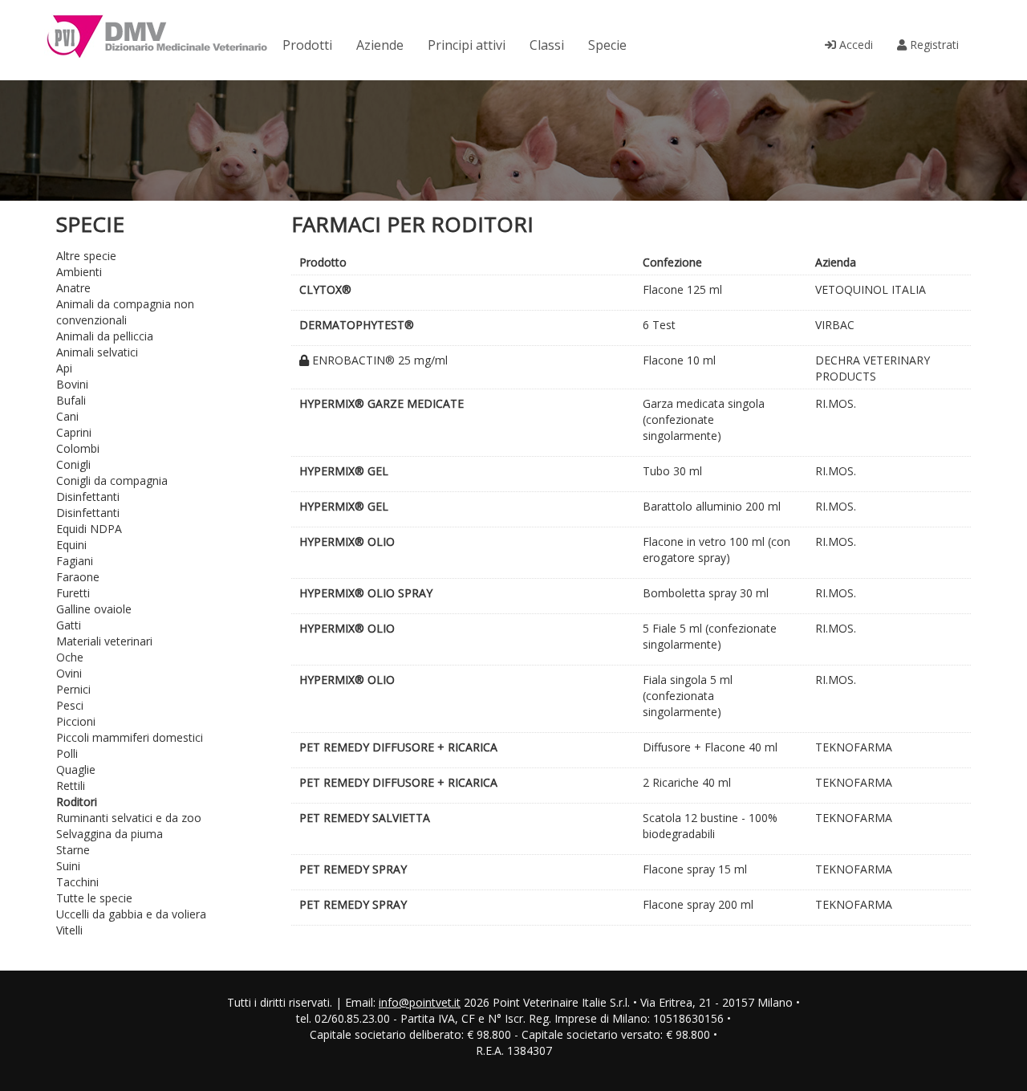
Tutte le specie (94, 898)
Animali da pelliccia (104, 336)
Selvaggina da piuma (109, 833)
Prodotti (307, 45)
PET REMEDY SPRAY (353, 869)
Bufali (71, 400)
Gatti (68, 625)
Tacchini (77, 881)
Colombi (77, 448)
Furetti (73, 592)
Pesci (69, 705)
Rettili (70, 785)
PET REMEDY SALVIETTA (364, 817)
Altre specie (86, 255)
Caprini (73, 432)
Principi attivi (466, 45)
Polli (67, 753)
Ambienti (79, 271)
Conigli (73, 464)
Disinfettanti (88, 496)
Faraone (77, 576)
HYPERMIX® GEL (343, 470)
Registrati (933, 44)
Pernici (73, 689)
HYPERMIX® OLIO (347, 541)
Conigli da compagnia (112, 480)
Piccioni (75, 721)
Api (64, 368)
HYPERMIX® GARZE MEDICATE (381, 403)
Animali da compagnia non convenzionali (125, 312)
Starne (73, 849)
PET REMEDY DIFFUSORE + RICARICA (398, 747)
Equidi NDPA (89, 528)
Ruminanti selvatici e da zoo (128, 817)
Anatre (73, 287)
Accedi (854, 44)
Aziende (380, 45)
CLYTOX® (325, 289)
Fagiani (74, 560)
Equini (71, 544)
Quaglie (75, 769)
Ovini (69, 673)
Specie (607, 45)
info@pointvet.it (420, 1002)
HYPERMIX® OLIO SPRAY (365, 592)
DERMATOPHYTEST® (356, 324)
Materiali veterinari (104, 641)
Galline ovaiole (94, 609)
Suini (68, 865)
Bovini (72, 384)
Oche (69, 657)
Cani (67, 416)
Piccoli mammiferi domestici (129, 737)
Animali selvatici (97, 352)
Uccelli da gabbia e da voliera (131, 914)
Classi (547, 45)
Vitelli (69, 930)
